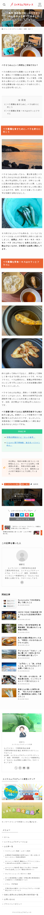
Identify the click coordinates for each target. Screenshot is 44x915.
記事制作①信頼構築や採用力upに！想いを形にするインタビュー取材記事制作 (22, 856)
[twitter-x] (16, 767)
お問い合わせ (9, 899)
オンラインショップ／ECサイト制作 (18, 874)
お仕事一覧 (8, 846)
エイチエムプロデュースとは (16, 842)
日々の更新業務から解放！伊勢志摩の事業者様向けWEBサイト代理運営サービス (22, 879)
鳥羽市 (33, 20)
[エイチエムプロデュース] (22, 4)
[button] (12, 515)
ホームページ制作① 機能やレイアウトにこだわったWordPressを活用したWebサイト (22, 862)
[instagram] (22, 582)
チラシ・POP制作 (11, 884)
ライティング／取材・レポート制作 (17, 851)
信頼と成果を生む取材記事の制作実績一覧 (21, 895)
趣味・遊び (23, 20)
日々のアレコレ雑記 (11, 20)
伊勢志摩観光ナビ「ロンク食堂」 (21, 437)
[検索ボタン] (4, 4)
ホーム (7, 837)
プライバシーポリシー (13, 904)
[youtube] (24, 767)
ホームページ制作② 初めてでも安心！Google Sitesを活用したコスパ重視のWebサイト (21, 868)
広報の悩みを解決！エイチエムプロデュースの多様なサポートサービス (22, 889)
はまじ (22, 564)
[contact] (28, 767)
